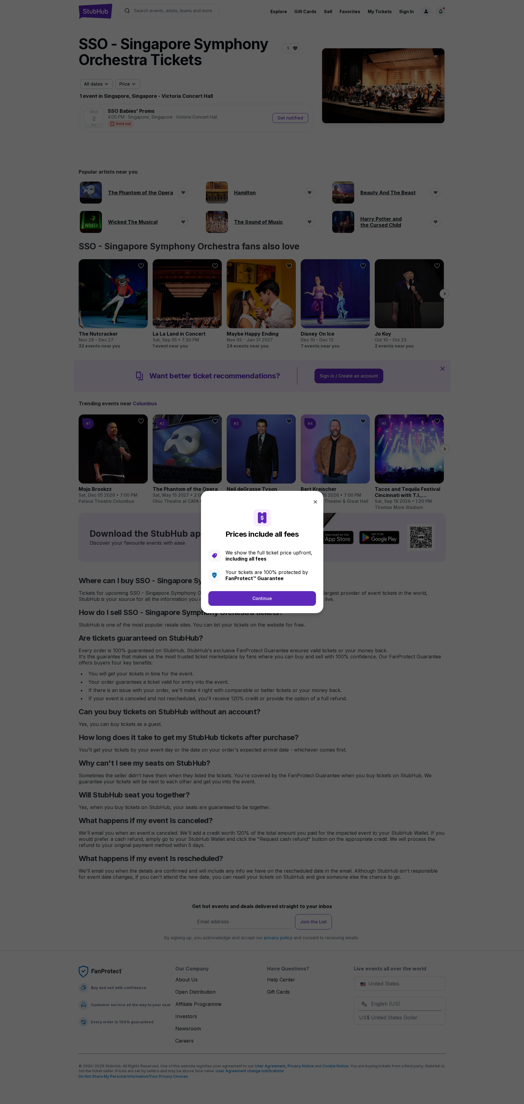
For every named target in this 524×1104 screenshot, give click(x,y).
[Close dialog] (315, 502)
